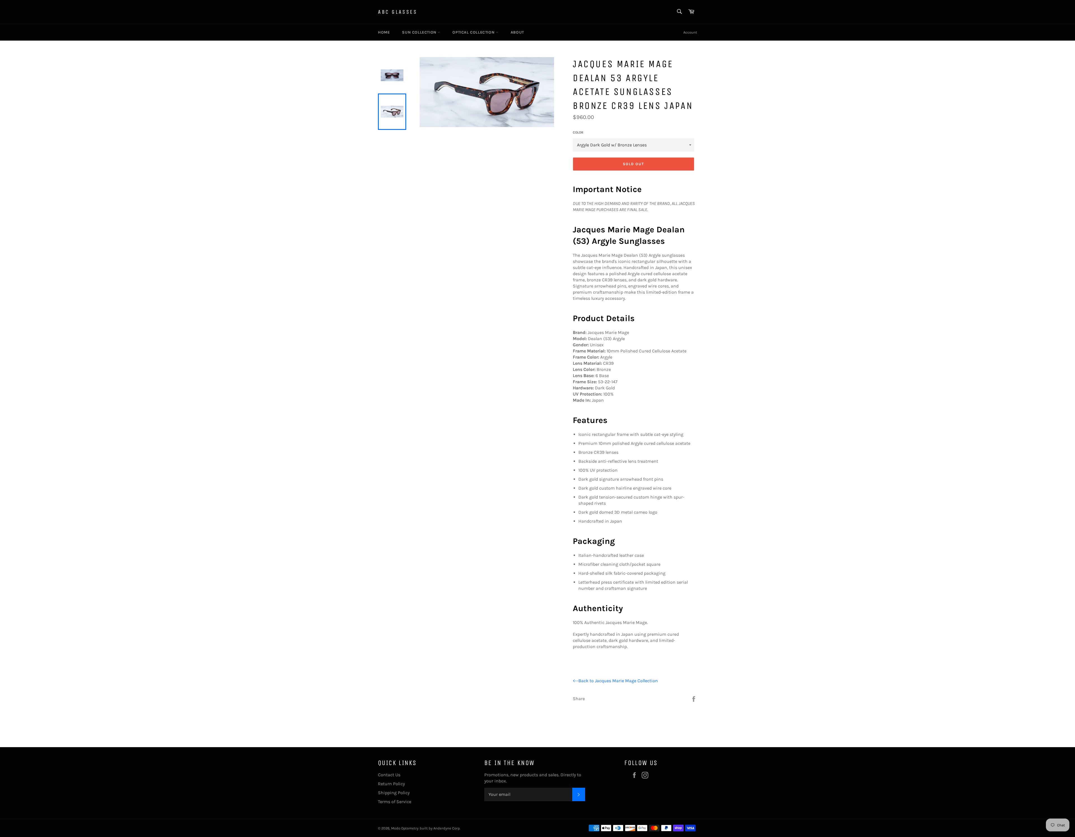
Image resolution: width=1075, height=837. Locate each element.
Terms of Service (394, 801)
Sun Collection (420, 32)
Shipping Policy (394, 792)
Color (578, 132)
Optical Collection (474, 32)
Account (690, 32)
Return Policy (391, 783)
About (517, 32)
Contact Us (389, 774)
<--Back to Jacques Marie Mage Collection (615, 680)
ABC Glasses (397, 12)
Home (384, 32)
